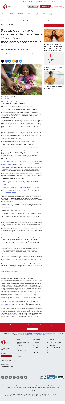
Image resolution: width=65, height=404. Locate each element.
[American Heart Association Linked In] (21, 377)
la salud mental (28, 190)
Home (2, 20)
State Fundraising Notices (53, 387)
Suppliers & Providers (41, 387)
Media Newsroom (21, 354)
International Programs (22, 350)
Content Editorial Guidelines (30, 387)
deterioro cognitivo (6, 164)
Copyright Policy (40, 385)
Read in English (5, 98)
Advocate (35, 347)
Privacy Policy (9, 385)
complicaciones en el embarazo (30, 161)
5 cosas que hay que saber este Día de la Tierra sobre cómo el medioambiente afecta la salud (30, 20)
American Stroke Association (56, 344)
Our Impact (19, 345)
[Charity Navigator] (51, 377)
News (6, 20)
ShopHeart (35, 352)
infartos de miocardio (23, 183)
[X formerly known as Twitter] (10, 377)
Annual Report (20, 347)
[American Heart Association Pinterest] (25, 377)
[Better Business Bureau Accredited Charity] (45, 377)
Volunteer (35, 349)
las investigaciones (8, 201)
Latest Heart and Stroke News (22, 352)
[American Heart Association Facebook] (2, 377)
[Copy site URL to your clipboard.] (17, 61)
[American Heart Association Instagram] (6, 377)
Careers (19, 356)
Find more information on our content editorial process (40, 334)
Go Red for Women (37, 350)
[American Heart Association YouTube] (18, 377)
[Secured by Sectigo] (59, 377)
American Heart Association (56, 342)
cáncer (37, 163)
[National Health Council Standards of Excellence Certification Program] (41, 377)
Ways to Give (36, 345)
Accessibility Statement (31, 385)
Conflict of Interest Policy (57, 385)
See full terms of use (6, 304)
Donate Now (32, 329)
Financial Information (21, 348)
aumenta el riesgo (19, 169)
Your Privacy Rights (32, 390)
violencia (8, 192)
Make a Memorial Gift (38, 344)
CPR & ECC (52, 345)
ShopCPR (35, 354)
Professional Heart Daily (55, 347)
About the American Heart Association (23, 343)
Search (37, 6)
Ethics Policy (48, 385)
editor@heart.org (15, 271)
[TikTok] (14, 377)
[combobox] (31, 6)
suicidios (14, 192)
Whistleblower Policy (18, 387)
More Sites (52, 349)
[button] (45, 6)
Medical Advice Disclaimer (19, 385)
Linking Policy (10, 387)
